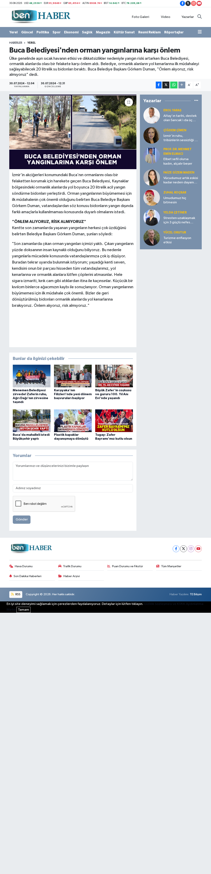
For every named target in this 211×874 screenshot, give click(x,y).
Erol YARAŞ (172, 110)
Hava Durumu (24, 566)
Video (165, 17)
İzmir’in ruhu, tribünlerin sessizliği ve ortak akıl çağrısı (180, 138)
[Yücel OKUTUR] (151, 237)
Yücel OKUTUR (174, 232)
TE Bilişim (196, 594)
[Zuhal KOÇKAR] (151, 197)
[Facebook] (176, 548)
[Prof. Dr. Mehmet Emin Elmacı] (151, 155)
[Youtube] (198, 548)
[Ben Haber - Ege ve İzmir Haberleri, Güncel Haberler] (40, 16)
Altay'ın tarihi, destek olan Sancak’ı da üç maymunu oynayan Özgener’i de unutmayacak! (180, 118)
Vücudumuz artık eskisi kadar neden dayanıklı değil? (180, 180)
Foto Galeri (140, 17)
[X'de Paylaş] (165, 85)
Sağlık (87, 32)
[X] (183, 548)
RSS (17, 594)
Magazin (103, 32)
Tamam (23, 610)
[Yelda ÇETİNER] (151, 217)
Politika (42, 32)
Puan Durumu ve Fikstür (127, 566)
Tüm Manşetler (171, 566)
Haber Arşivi (71, 576)
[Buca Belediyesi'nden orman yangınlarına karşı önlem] (72, 132)
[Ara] (199, 17)
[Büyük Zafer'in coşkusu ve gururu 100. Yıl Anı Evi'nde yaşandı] (114, 376)
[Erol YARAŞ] (151, 115)
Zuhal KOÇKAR (174, 192)
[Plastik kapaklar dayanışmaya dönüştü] (73, 420)
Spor (57, 32)
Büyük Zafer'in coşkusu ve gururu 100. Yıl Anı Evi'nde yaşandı (113, 394)
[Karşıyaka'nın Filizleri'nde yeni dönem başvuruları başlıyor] (73, 376)
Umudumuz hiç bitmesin (174, 200)
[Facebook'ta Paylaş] (159, 85)
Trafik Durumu (72, 566)
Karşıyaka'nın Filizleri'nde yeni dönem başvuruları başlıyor (73, 394)
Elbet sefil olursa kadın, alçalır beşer (177, 161)
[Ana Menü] (200, 32)
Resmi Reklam (149, 32)
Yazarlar (188, 17)
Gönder (22, 519)
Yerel (13, 32)
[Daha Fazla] (181, 85)
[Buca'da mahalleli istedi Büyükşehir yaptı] (31, 420)
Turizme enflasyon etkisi (177, 240)
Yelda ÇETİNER (175, 212)
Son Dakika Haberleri (27, 576)
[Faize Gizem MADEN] (151, 177)
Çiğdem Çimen (174, 130)
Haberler (15, 42)
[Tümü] (196, 101)
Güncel (27, 32)
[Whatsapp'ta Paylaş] (173, 85)
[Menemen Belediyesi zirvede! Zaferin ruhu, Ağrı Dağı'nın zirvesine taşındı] (31, 376)
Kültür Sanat (124, 32)
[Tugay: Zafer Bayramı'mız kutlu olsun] (114, 420)
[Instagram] (191, 548)
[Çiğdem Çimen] (151, 135)
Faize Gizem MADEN (178, 172)
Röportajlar (174, 32)
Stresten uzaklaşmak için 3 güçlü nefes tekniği (179, 220)
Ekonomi (71, 32)
